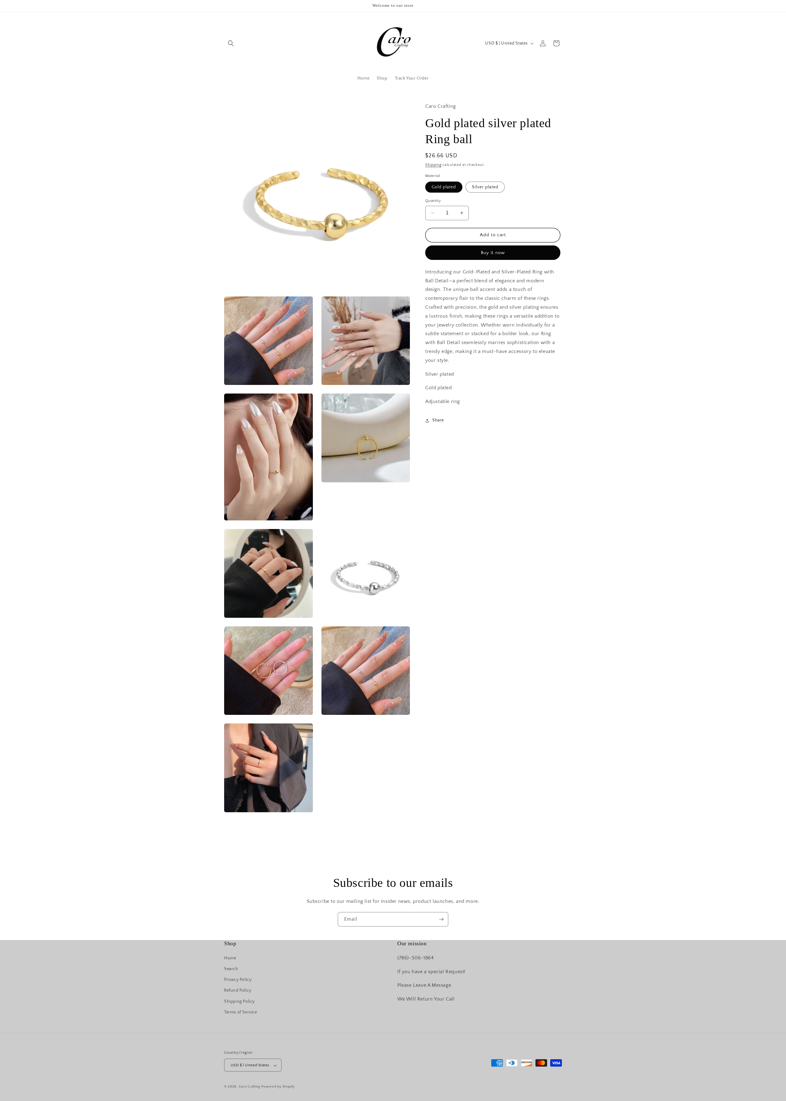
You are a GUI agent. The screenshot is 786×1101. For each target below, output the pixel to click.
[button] (231, 43)
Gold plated (444, 187)
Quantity (433, 200)
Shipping (433, 165)
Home (230, 957)
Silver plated (485, 187)
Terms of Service (240, 1011)
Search (231, 968)
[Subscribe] (441, 919)
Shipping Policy (239, 1001)
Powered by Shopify (278, 1087)
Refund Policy (237, 990)
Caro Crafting (249, 1087)
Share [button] (438, 420)
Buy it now (493, 252)
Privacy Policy (237, 979)
